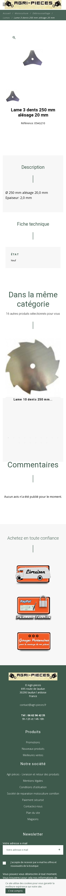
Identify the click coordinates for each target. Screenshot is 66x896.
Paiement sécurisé (33, 800)
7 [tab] (41, 438)
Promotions (33, 742)
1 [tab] (8, 438)
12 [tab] (25, 443)
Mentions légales (33, 780)
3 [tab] (19, 438)
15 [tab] (41, 443)
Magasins (32, 819)
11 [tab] (19, 443)
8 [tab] (47, 438)
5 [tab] (30, 438)
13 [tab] (30, 443)
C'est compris (15, 890)
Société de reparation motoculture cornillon (33, 793)
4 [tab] (25, 438)
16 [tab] (47, 443)
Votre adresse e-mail (15, 843)
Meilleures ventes (33, 755)
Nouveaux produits (33, 748)
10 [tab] (58, 438)
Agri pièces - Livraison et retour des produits (33, 774)
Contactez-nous (33, 806)
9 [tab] (52, 438)
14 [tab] (36, 443)
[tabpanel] (33, 379)
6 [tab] (36, 438)
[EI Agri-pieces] (33, 4)
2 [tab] (14, 438)
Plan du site (33, 812)
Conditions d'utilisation (33, 787)
